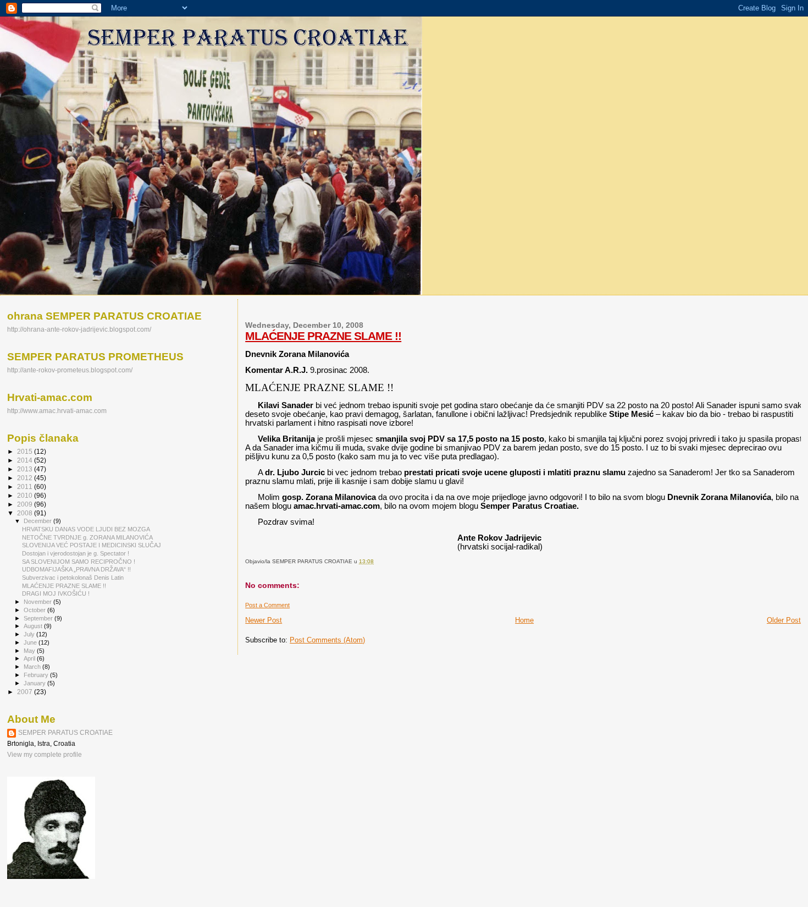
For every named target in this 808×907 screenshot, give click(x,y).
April (30, 658)
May (30, 650)
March (33, 666)
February (37, 675)
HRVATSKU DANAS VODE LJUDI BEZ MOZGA (86, 529)
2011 (25, 486)
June (31, 642)
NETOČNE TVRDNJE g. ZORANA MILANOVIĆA (87, 537)
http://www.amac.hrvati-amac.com (57, 410)
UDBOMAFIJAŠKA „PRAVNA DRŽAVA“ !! (76, 569)
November (38, 601)
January (35, 683)
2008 (25, 512)
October (35, 610)
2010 (25, 495)
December (38, 521)
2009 (25, 504)
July (30, 634)
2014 (25, 460)
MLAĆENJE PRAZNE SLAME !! (323, 335)
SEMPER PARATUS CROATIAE (65, 732)
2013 (25, 468)
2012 (25, 477)
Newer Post (263, 620)
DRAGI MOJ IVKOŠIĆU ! (56, 593)
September (39, 618)
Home (524, 620)
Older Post (784, 620)
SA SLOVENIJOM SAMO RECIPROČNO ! (78, 561)
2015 (25, 451)
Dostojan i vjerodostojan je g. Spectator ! (75, 553)
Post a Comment (267, 605)
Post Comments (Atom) (327, 640)
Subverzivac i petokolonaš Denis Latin (73, 577)
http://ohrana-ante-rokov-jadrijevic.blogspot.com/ (79, 329)
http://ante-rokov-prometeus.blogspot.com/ (69, 369)
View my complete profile (44, 754)
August (34, 626)
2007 (25, 691)
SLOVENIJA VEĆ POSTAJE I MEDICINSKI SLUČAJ (91, 545)
